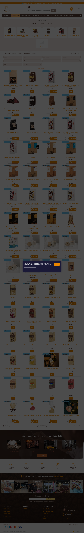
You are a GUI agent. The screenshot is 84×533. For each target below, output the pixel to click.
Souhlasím (57, 264)
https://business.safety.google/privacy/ (42, 265)
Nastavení (27, 268)
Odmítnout (33, 268)
